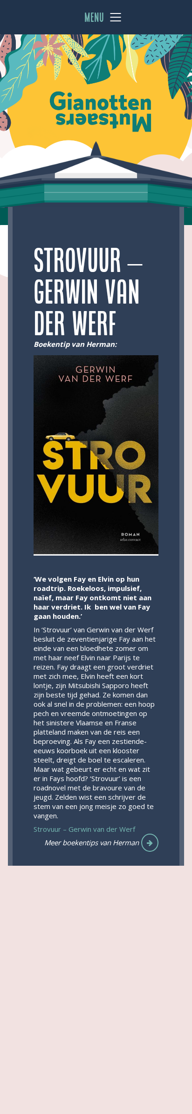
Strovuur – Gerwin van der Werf (84, 829)
